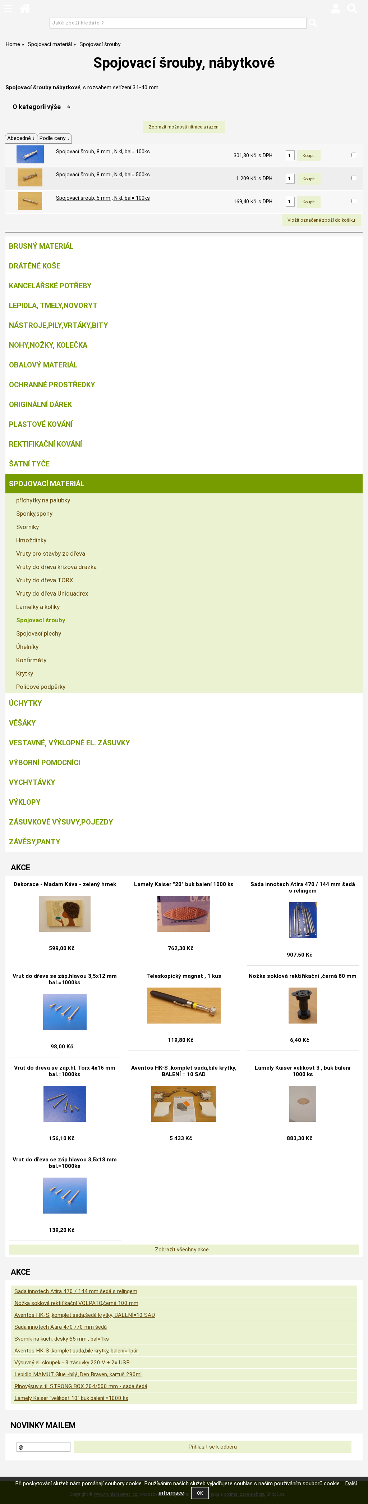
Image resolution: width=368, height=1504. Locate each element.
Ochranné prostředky (52, 384)
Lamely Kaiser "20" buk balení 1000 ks (184, 884)
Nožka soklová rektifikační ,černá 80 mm (302, 976)
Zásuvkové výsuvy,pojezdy (61, 822)
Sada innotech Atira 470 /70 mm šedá (60, 1327)
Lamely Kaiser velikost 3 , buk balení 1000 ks (302, 1071)
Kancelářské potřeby (50, 285)
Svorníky (27, 526)
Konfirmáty (31, 660)
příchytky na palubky (43, 500)
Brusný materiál (41, 246)
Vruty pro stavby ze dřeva (50, 553)
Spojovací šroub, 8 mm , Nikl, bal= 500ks (103, 174)
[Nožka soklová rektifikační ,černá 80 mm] (303, 1006)
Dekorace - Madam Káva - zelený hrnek (65, 884)
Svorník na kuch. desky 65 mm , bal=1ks (61, 1339)
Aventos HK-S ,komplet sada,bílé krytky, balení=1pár (76, 1350)
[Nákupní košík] (364, 10)
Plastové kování (41, 424)
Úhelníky (27, 646)
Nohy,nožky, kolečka (48, 345)
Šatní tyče (29, 464)
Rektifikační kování (45, 444)
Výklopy (25, 802)
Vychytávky (32, 782)
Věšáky (22, 723)
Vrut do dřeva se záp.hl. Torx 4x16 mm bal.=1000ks (64, 1071)
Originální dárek (40, 404)
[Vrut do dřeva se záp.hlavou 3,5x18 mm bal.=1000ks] (65, 1196)
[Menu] (8, 8)
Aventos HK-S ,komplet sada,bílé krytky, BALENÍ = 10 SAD (183, 1071)
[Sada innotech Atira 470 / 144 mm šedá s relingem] (302, 920)
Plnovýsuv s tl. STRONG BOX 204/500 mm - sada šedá (80, 1386)
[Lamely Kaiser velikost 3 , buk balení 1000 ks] (302, 1104)
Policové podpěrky (40, 686)
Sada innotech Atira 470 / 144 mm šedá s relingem (302, 887)
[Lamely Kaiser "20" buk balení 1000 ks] (183, 914)
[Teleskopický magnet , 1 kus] (183, 1006)
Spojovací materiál (46, 483)
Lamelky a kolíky (38, 606)
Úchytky (25, 703)
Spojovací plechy (38, 633)
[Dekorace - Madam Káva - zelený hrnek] (65, 914)
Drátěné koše (34, 266)
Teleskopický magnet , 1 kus (183, 976)
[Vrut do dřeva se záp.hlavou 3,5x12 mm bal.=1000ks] (65, 1012)
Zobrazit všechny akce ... (184, 1249)
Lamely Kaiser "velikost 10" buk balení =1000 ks (71, 1398)
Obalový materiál (43, 365)
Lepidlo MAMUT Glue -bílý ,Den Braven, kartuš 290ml (78, 1374)
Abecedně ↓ (21, 138)
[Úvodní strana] (25, 10)
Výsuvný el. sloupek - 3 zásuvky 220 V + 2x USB (72, 1362)
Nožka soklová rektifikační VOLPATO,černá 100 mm (76, 1303)
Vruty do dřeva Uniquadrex (52, 593)
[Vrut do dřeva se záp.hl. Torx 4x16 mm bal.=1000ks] (65, 1104)
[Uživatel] (336, 10)
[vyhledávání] (352, 10)
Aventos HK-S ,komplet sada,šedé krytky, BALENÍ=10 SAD (84, 1315)
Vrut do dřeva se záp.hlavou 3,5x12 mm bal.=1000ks (65, 979)
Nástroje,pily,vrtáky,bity (58, 325)
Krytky (24, 673)
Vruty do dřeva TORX (44, 580)
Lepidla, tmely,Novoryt (53, 305)
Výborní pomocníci (44, 762)
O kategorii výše (37, 106)
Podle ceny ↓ (54, 138)
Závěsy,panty (34, 841)
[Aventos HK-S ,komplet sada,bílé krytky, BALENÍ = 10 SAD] (184, 1104)
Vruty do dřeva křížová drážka (56, 566)
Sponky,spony (34, 513)
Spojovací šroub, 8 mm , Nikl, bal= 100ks (103, 151)
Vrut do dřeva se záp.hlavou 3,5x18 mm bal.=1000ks (65, 1162)
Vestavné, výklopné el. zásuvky (69, 743)
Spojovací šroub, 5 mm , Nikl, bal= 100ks (103, 198)
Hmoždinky (31, 540)
